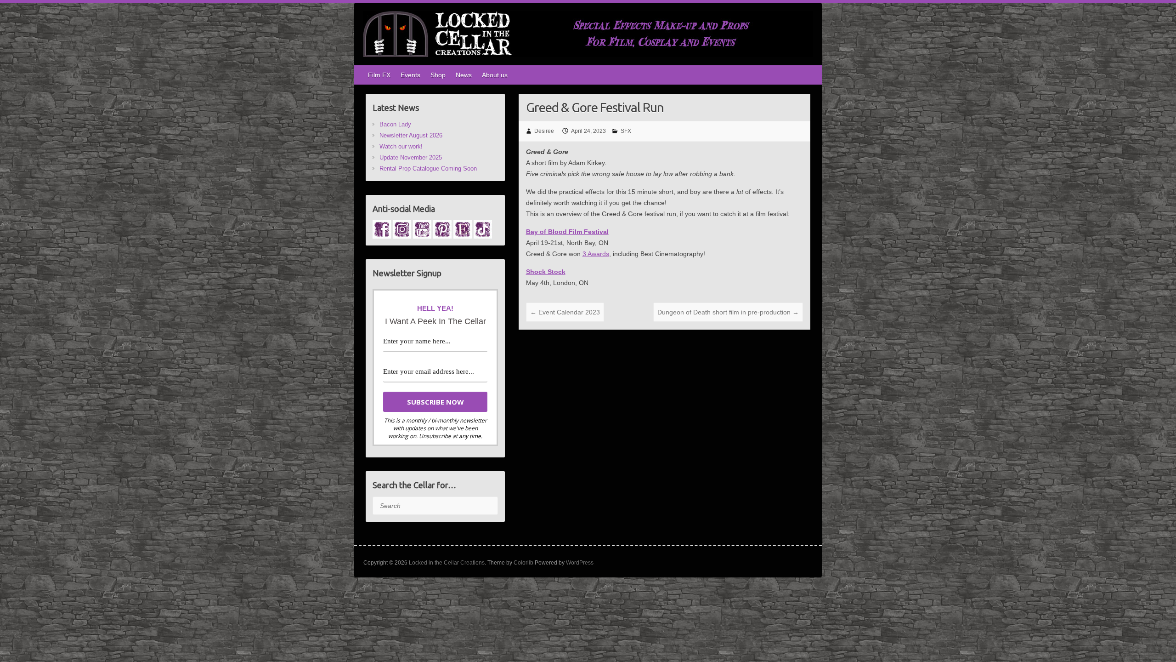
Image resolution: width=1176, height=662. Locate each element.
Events (410, 75)
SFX (626, 131)
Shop (438, 75)
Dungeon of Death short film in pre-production (728, 312)
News (464, 75)
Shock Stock (545, 271)
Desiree (544, 131)
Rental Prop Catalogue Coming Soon (428, 168)
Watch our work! (401, 146)
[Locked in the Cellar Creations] (588, 36)
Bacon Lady (395, 124)
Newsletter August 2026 (410, 135)
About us (495, 75)
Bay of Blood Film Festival (567, 231)
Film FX (379, 75)
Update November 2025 (410, 157)
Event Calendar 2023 (565, 312)
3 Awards (595, 253)
